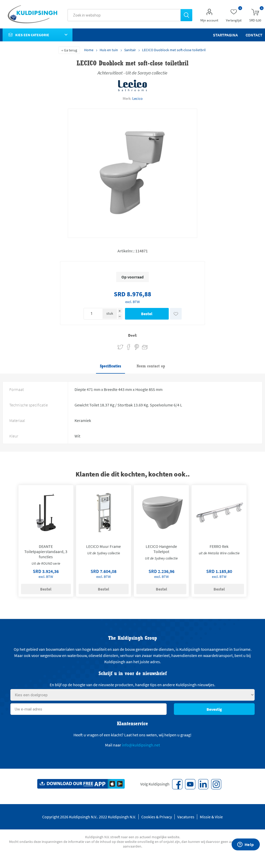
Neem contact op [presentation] (151, 366)
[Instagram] (216, 784)
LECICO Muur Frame (103, 546)
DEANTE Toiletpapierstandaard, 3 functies (45, 551)
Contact (254, 34)
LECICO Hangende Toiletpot (161, 549)
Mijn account (209, 20)
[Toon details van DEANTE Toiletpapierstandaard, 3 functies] (45, 512)
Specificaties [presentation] (110, 366)
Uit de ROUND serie (46, 563)
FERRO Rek (219, 546)
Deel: (132, 335)
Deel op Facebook (128, 347)
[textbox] (124, 15)
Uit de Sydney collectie (103, 553)
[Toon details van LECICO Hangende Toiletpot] (161, 512)
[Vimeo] (203, 784)
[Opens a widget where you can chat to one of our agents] (245, 844)
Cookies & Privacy (156, 816)
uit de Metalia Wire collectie (219, 553)
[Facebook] (177, 784)
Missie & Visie (211, 816)
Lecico (137, 98)
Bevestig (214, 709)
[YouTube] (190, 784)
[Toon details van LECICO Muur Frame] (103, 512)
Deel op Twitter (120, 347)
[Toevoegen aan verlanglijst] (176, 314)
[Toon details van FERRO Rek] (219, 512)
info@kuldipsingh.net (141, 744)
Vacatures (185, 816)
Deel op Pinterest (136, 347)
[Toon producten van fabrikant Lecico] (132, 90)
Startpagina (225, 34)
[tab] (110, 366)
